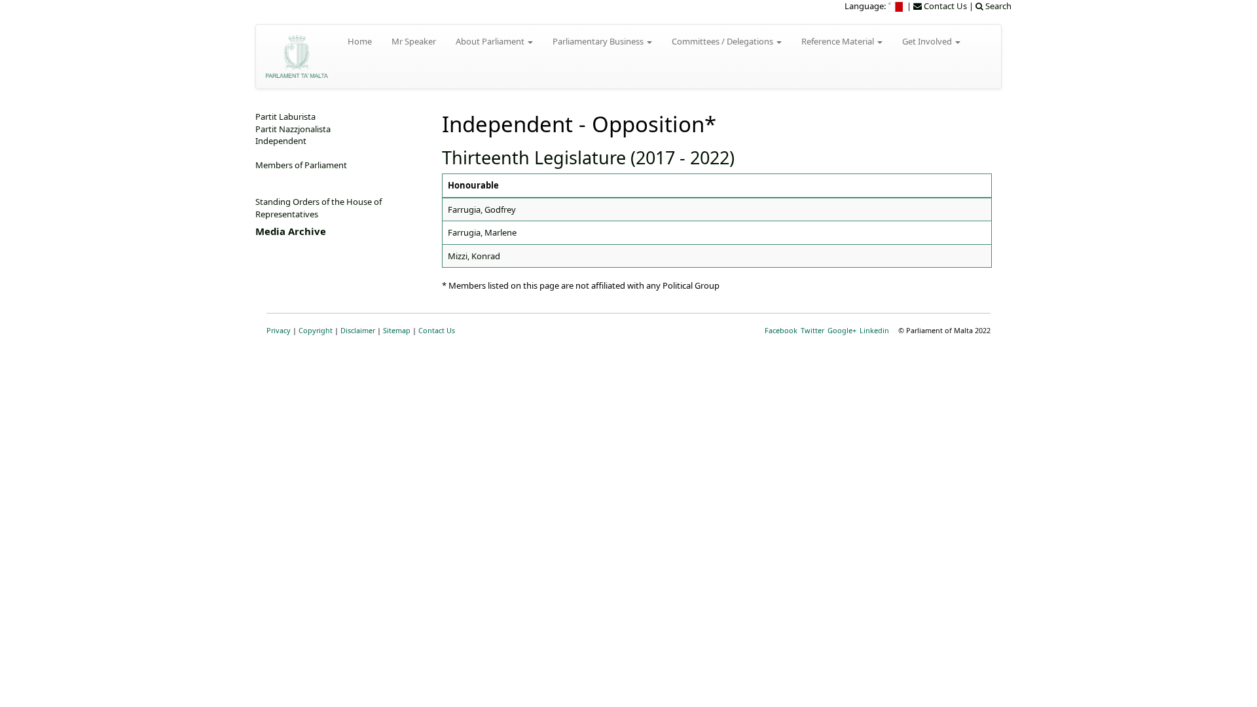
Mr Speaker (414, 41)
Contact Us (436, 330)
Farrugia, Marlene (482, 232)
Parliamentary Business (599, 41)
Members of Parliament (301, 165)
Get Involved (928, 41)
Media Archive (290, 231)
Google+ (842, 330)
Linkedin (874, 330)
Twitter (812, 330)
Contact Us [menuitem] (944, 6)
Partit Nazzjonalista (293, 129)
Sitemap (396, 330)
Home (360, 41)
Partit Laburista (285, 116)
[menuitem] (896, 6)
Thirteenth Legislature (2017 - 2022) (588, 157)
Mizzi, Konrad (474, 256)
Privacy (278, 330)
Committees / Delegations (723, 41)
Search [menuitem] (997, 6)
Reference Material (838, 41)
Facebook (781, 330)
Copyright (316, 330)
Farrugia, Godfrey (482, 209)
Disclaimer (357, 330)
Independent (280, 141)
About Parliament (491, 41)
